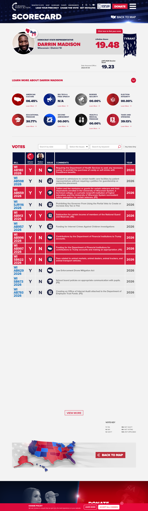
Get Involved (87, 8)
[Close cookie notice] (121, 503)
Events (63, 5)
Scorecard (55, 5)
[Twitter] (90, 4)
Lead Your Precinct (47, 8)
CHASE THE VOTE (69, 8)
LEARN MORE (90, 507)
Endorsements (73, 5)
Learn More (30, 106)
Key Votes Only (130, 147)
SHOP (47, 5)
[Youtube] (93, 4)
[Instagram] (86, 4)
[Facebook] (82, 4)
